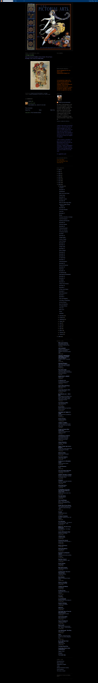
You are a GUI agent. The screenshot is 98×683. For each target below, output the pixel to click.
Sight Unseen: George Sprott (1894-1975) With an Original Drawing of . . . (64, 365)
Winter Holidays (62, 250)
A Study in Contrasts (63, 516)
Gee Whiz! (61, 233)
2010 (59, 184)
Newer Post (27, 110)
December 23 (62, 242)
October (61, 317)
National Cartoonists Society (63, 667)
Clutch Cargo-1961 (62, 458)
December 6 (61, 296)
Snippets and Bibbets (63, 586)
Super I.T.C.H (61, 651)
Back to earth (61, 625)
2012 (59, 180)
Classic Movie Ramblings (64, 385)
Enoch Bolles (61, 406)
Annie (30, 101)
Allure (59, 634)
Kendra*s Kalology (62, 603)
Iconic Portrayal (62, 241)
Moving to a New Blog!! (62, 533)
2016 (59, 173)
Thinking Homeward (63, 228)
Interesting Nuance (63, 261)
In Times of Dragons (62, 391)
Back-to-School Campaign (63, 454)
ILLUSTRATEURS (62, 599)
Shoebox (60, 653)
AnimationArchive (60, 661)
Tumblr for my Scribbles (63, 604)
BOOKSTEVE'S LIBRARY (64, 376)
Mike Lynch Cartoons (63, 342)
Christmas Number (63, 224)
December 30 (62, 197)
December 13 (62, 276)
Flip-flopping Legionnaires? (63, 471)
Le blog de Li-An (62, 380)
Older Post (52, 110)
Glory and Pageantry (63, 298)
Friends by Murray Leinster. (63, 613)
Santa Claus (47, 94)
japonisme (60, 607)
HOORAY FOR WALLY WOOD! (65, 474)
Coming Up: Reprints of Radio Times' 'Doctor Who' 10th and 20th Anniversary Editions (65, 372)
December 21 (62, 248)
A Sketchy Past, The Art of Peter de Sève (64, 572)
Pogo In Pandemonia (63, 620)
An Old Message (62, 272)
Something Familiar (62, 574)
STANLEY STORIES (62, 422)
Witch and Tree (61, 631)
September (62, 319)
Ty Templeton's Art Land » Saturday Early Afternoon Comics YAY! (64, 490)
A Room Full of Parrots (64, 283)
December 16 (62, 263)
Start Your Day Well (62, 403)
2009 (59, 336)
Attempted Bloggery (62, 363)
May (61, 326)
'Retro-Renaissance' (63, 293)
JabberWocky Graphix (61, 664)
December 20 (62, 252)
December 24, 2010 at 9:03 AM (37, 105)
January (61, 334)
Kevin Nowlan (61, 577)
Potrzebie (60, 596)
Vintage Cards (62, 246)
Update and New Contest (63, 463)
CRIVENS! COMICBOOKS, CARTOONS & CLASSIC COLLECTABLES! (64, 357)
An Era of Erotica (62, 302)
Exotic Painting (61, 563)
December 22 (62, 244)
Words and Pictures (62, 545)
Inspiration (61, 313)
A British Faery (61, 536)
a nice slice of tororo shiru (64, 389)
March (61, 330)
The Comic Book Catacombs (64, 470)
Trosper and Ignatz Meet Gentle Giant (63, 430)
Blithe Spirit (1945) (62, 386)
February (61, 332)
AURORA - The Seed (62, 443)
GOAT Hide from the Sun (63, 568)
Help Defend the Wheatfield (65, 274)
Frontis (60, 311)
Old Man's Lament (63, 198)
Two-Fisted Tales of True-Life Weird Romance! (64, 612)
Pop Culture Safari (62, 369)
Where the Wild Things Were (65, 202)
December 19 (62, 254)
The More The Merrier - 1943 (64, 560)
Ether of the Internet (62, 617)
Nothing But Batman (62, 548)
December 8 (61, 291)
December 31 (62, 189)
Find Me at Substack (62, 419)
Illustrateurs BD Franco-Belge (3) (64, 600)
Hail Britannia (62, 191)
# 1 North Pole (62, 257)
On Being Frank (61, 590)
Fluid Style (61, 268)
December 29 (62, 200)
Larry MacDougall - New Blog (64, 630)
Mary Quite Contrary (62, 567)
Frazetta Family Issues (62, 513)
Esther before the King (62, 583)
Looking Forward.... (62, 537)
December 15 (62, 267)
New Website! (61, 587)
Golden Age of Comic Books (64, 505)
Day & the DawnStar (63, 304)
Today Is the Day (61, 643)
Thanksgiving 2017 (62, 497)
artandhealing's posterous (64, 435)
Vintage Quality (62, 237)
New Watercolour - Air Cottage (64, 529)
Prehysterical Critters (62, 622)
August (61, 321)
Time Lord (61, 307)
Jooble (58, 666)
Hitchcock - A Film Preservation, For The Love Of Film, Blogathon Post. (64, 637)
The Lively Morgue (62, 500)
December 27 (62, 213)
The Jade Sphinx (62, 495)
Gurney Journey (62, 418)
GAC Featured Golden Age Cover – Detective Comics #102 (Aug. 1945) (64, 507)
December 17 (62, 259)
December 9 (61, 287)
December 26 (62, 222)
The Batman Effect (62, 486)
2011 (59, 182)
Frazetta (60, 511)
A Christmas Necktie (63, 231)
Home (40, 110)
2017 (59, 171)
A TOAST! (61, 187)
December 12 (62, 278)
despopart (60, 480)
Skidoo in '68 (60, 377)
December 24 (62, 235)
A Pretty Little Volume (63, 289)
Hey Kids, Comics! (62, 559)
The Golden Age (62, 654)
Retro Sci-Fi (61, 309)
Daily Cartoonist (60, 662)
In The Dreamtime (62, 466)
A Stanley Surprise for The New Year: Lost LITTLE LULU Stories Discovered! (64, 425)
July (61, 323)
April (61, 328)
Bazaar (60, 215)
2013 (59, 179)
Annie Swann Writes (62, 616)
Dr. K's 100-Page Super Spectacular (63, 641)
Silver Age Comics (62, 485)
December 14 (62, 270)
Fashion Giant (62, 195)
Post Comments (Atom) (36, 112)
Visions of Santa (62, 239)
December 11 (62, 281)
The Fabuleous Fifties (63, 402)
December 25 (62, 226)
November (62, 315)
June (61, 325)
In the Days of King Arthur (64, 300)
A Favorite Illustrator (63, 209)
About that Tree (61, 549)
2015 (59, 175)
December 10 (62, 285)
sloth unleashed (62, 348)
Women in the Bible (62, 582)
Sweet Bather (61, 564)
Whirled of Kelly (62, 452)
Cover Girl (61, 211)
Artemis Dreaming (62, 442)
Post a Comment (28, 108)
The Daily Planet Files (63, 646)
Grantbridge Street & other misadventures (64, 649)
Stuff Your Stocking (63, 229)
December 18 (62, 255)
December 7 (61, 294)
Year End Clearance (63, 218)
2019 (59, 169)
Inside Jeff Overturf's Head (64, 531)
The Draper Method (63, 305)
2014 (59, 177)
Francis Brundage (33, 94)
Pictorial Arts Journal (63, 540)
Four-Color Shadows (63, 456)
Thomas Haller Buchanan (64, 102)
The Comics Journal (61, 670)
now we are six (61, 608)
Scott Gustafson (60, 669)
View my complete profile (63, 121)
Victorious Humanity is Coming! (65, 217)
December (62, 186)
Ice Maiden (61, 280)
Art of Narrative (61, 521)
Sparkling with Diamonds (64, 220)
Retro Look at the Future (64, 193)
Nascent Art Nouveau (63, 265)
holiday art (41, 94)
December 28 (62, 207)
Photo (59, 467)
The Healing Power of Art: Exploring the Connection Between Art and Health (63, 438)
